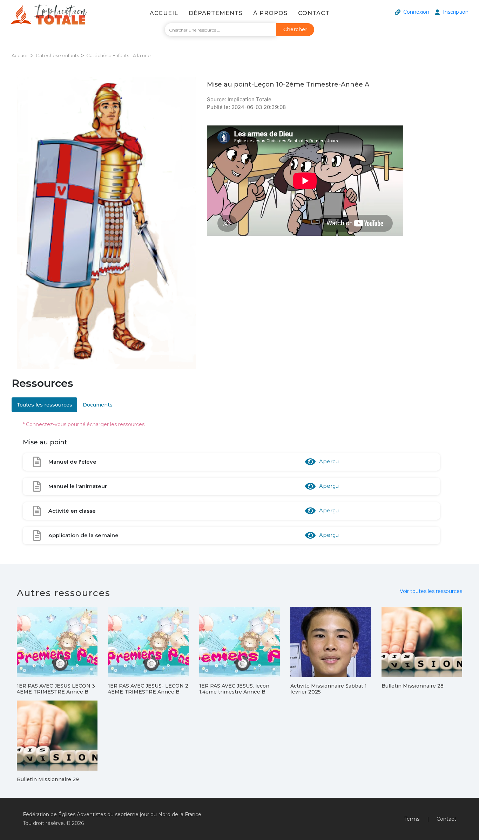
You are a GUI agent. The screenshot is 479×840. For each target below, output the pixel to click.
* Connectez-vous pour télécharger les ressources (83, 424)
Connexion (416, 12)
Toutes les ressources (44, 405)
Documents (98, 405)
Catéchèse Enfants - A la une (118, 55)
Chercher (295, 29)
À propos (270, 13)
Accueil (164, 13)
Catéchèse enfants (57, 55)
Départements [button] (216, 13)
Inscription (455, 12)
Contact (314, 13)
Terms (411, 819)
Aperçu (329, 461)
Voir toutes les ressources (431, 591)
